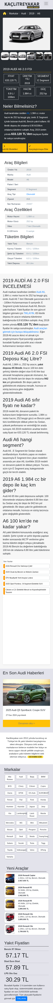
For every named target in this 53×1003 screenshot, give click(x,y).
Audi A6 (40, 292)
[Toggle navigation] (46, 3)
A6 (28, 113)
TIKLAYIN (29, 313)
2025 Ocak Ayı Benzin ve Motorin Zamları (22, 572)
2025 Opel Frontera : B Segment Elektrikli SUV (24, 584)
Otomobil (30, 194)
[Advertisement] (26, 631)
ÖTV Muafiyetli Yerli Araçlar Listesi (19, 578)
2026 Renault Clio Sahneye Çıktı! (19, 566)
